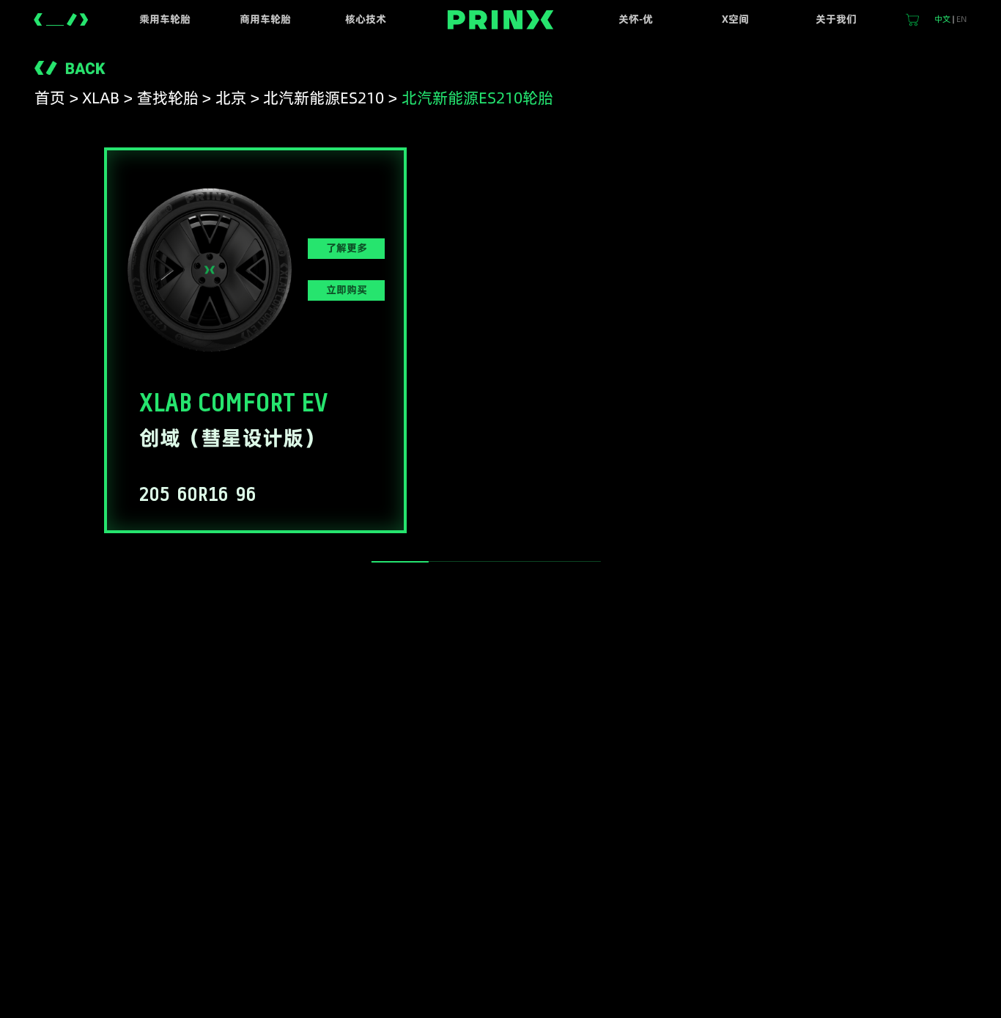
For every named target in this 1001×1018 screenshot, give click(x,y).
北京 (230, 98)
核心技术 (365, 19)
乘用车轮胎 (165, 19)
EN (961, 19)
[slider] (400, 562)
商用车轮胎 (265, 19)
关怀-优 (635, 19)
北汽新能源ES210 (323, 98)
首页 (49, 98)
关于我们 (836, 19)
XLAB (100, 98)
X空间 (735, 19)
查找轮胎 (168, 98)
